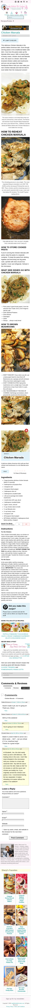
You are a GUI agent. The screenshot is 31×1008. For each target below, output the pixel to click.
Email (4, 818)
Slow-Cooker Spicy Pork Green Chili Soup (22, 960)
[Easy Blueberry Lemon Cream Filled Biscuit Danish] (21, 925)
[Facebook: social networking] (18, 1)
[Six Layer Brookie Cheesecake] (21, 986)
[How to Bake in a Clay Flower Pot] (9, 956)
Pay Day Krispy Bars (9, 989)
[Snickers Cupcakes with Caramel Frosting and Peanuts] (9, 925)
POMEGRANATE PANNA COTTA (12, 669)
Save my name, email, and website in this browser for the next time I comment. (15, 832)
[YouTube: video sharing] (21, 1)
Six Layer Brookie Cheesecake (21, 989)
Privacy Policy (9, 1006)
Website (4, 823)
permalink (7, 675)
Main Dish (6, 673)
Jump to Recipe (10, 40)
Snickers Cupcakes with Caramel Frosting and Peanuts (9, 930)
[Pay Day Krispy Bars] (9, 986)
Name (4, 811)
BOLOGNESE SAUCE (19, 638)
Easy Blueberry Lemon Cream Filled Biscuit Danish (21, 930)
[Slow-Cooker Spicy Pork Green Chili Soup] (21, 956)
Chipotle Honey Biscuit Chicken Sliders (9, 899)
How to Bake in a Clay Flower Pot (9, 960)
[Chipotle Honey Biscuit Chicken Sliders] (9, 893)
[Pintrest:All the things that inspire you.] (15, 1)
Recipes (11, 673)
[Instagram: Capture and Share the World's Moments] (23, 1)
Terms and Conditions (19, 1006)
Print (5, 471)
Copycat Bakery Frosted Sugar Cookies (21, 899)
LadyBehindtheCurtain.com (17, 1003)
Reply (6, 710)
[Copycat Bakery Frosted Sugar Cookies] (21, 893)
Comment (6, 797)
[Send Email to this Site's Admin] (26, 1)
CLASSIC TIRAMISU (8, 667)
